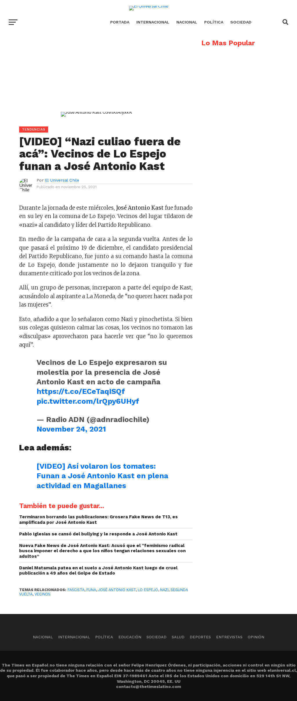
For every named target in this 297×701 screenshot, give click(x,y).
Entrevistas (229, 637)
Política (213, 22)
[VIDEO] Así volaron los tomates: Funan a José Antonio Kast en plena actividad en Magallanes (102, 476)
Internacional (152, 22)
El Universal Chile (62, 180)
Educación (129, 637)
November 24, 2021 (71, 429)
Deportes (200, 637)
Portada (119, 22)
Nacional (186, 22)
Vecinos (42, 594)
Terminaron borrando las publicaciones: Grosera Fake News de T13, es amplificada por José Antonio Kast (98, 519)
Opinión (256, 637)
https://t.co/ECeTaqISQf (81, 391)
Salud (178, 637)
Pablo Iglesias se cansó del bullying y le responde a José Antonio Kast (98, 534)
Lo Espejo (148, 590)
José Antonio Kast (117, 590)
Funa (91, 590)
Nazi (164, 590)
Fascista (76, 590)
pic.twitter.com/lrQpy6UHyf (88, 401)
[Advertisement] (96, 80)
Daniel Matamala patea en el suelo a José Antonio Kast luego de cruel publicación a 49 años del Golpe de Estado (98, 570)
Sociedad (240, 22)
